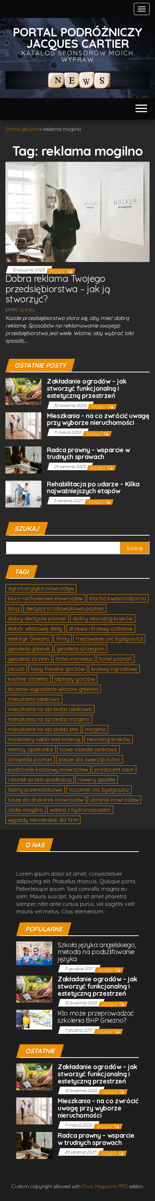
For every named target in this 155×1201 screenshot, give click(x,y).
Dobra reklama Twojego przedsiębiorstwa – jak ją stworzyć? (57, 288)
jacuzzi (16, 668)
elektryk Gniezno (29, 638)
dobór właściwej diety (35, 628)
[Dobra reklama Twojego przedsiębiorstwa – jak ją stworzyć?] (77, 211)
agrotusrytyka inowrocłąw (41, 588)
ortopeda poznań (30, 759)
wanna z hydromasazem (80, 809)
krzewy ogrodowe (114, 668)
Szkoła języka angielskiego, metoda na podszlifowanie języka (97, 952)
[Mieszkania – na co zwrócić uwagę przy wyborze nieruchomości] (23, 425)
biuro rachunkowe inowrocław (45, 598)
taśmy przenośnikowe (35, 789)
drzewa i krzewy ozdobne (101, 628)
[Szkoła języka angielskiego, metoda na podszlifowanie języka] (34, 952)
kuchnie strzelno (28, 678)
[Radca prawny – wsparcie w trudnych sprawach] (23, 459)
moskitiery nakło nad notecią (44, 739)
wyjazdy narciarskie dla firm (43, 819)
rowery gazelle (96, 779)
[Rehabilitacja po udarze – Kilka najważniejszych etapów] (23, 493)
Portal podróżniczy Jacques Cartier (77, 37)
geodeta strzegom (81, 648)
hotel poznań (115, 658)
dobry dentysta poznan (37, 618)
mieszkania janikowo (34, 699)
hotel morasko (74, 658)
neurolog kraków (108, 739)
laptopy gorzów (75, 678)
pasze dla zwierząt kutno (89, 759)
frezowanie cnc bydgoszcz (109, 638)
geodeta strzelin (28, 658)
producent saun (114, 769)
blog (13, 608)
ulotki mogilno (25, 809)
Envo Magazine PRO (105, 1186)
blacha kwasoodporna (117, 598)
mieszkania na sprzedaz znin (43, 729)
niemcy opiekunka (30, 749)
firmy (62, 638)
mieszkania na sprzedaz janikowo (50, 709)
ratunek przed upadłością (39, 779)
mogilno (95, 729)
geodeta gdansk (29, 648)
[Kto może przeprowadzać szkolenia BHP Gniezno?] (34, 1019)
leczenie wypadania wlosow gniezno (53, 689)
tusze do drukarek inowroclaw (46, 799)
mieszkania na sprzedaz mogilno (49, 719)
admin (27, 310)
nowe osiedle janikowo (88, 749)
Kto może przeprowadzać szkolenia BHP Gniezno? (96, 1016)
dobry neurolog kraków (103, 618)
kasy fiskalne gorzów (58, 668)
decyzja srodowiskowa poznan (65, 608)
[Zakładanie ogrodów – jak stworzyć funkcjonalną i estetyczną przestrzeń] (23, 390)
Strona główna (21, 129)
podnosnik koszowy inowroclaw (48, 769)
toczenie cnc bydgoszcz (99, 789)
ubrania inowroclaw (114, 799)
